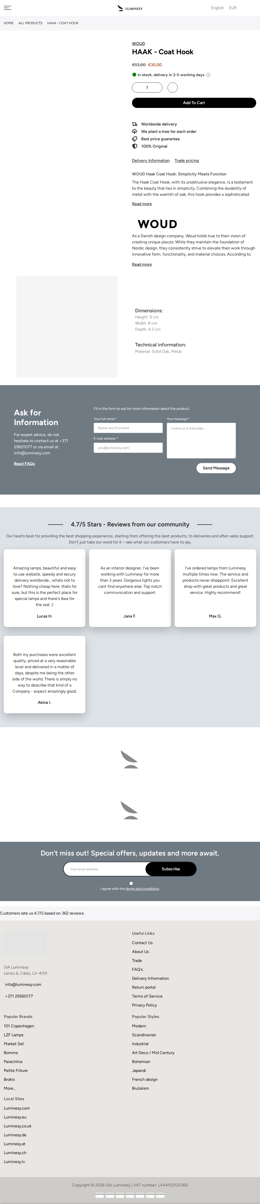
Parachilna (13, 1061)
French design (145, 1079)
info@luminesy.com (32, 453)
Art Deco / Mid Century (153, 1052)
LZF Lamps (13, 1034)
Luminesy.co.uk (17, 1126)
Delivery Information (151, 160)
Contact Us (142, 942)
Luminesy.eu (15, 1117)
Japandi (139, 1070)
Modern (139, 1026)
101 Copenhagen (19, 1026)
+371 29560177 (19, 996)
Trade (137, 960)
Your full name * (105, 419)
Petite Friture (16, 1070)
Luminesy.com (17, 1108)
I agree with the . (130, 889)
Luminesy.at (14, 1143)
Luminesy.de (15, 1134)
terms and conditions (142, 889)
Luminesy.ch (15, 1152)
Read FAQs (24, 463)
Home (9, 23)
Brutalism (140, 1088)
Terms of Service (147, 996)
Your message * (178, 419)
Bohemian (141, 1061)
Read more (142, 203)
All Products (30, 23)
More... (9, 1088)
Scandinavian (144, 1034)
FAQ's (137, 969)
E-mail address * (106, 438)
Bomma (11, 1052)
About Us (140, 951)
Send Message (216, 468)
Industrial (140, 1043)
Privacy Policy (144, 1005)
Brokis (9, 1079)
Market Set (14, 1043)
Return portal (144, 987)
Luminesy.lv (14, 1161)
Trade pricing (187, 160)
